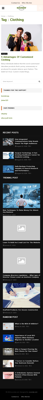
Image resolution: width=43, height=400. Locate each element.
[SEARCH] (39, 81)
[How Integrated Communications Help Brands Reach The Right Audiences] (8, 141)
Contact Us (15, 3)
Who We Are (27, 3)
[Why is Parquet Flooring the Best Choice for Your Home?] (8, 351)
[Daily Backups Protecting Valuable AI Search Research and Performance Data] (8, 169)
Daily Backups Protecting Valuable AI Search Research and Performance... (26, 168)
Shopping (4, 53)
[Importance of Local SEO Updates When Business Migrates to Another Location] (8, 338)
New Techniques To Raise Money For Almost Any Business (20, 211)
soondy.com (33, 392)
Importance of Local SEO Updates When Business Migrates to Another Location (27, 337)
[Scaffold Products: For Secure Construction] (21, 295)
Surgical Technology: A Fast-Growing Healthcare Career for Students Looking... (27, 155)
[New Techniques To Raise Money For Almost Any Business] (21, 195)
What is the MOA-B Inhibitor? (26, 324)
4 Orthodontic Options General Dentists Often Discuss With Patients (27, 375)
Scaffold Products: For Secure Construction (20, 310)
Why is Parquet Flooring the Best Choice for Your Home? (26, 350)
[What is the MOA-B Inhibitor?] (8, 326)
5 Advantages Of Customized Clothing (17, 58)
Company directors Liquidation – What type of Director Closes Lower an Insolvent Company (21, 276)
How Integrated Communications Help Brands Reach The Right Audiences (26, 141)
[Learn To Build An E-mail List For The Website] (21, 228)
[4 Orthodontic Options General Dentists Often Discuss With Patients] (8, 375)
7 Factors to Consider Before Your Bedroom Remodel (26, 362)
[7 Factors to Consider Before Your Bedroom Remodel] (8, 363)
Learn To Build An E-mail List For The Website (21, 242)
